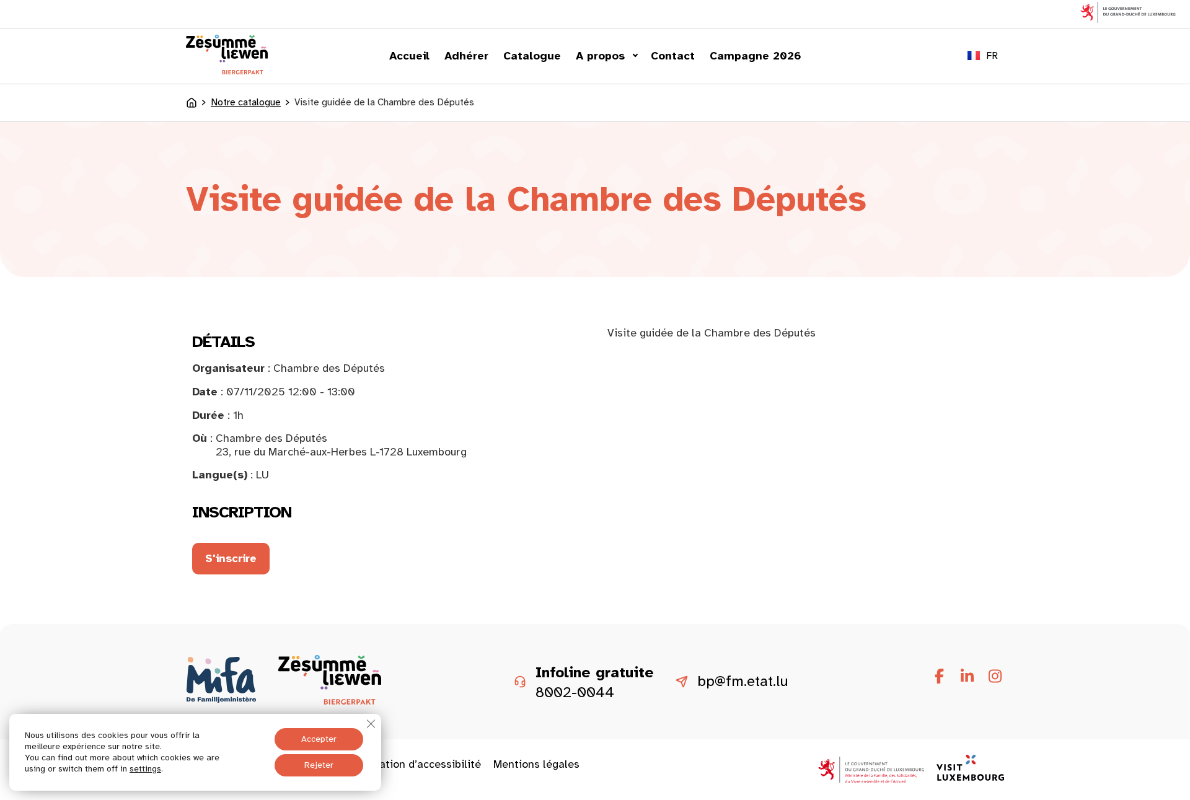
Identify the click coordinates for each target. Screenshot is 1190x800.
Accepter (319, 739)
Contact (673, 56)
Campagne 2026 (755, 56)
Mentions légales (536, 764)
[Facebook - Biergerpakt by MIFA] (939, 676)
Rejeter (318, 765)
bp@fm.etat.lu (742, 681)
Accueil (409, 56)
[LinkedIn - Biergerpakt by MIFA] (967, 676)
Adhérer (466, 56)
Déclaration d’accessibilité (413, 764)
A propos (600, 56)
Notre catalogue (246, 102)
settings (145, 768)
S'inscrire (231, 558)
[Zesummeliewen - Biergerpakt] (227, 70)
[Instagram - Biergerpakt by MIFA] (994, 676)
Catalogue (532, 56)
